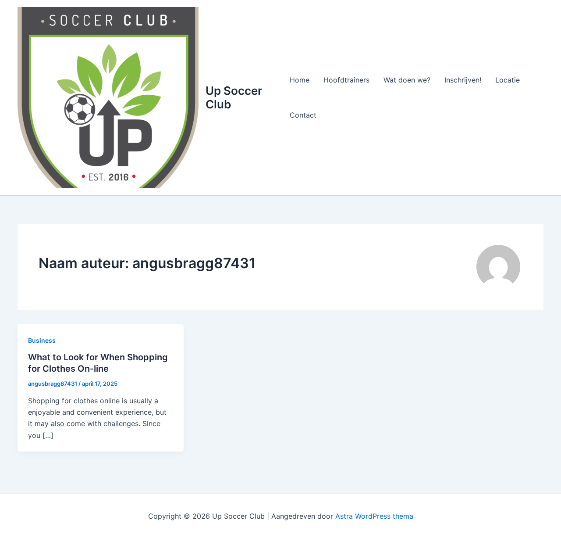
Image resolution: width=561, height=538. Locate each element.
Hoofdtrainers (346, 79)
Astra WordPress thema (374, 516)
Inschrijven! (462, 79)
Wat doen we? (406, 79)
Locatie (507, 79)
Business (42, 340)
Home (299, 79)
